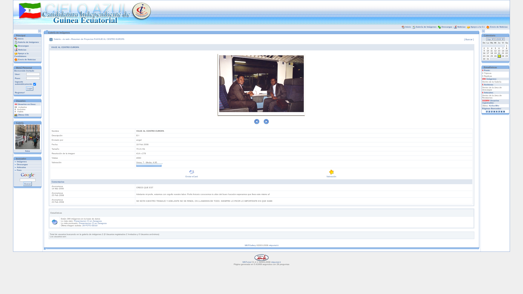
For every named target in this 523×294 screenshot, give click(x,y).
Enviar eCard (192, 176)
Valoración (331, 176)
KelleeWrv (494, 106)
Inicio (408, 27)
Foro (19, 170)
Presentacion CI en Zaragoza (88, 221)
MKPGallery (250, 245)
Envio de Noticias (499, 27)
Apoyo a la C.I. (477, 27)
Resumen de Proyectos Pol (84, 39)
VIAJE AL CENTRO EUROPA (110, 39)
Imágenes (22, 161)
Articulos (21, 167)
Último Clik (23, 115)
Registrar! (20, 92)
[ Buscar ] (469, 39)
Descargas (446, 27)
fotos (27, 151)
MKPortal (247, 262)
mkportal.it (273, 245)
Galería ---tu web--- (62, 39)
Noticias (461, 27)
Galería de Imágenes (426, 27)
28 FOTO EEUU (89, 225)
